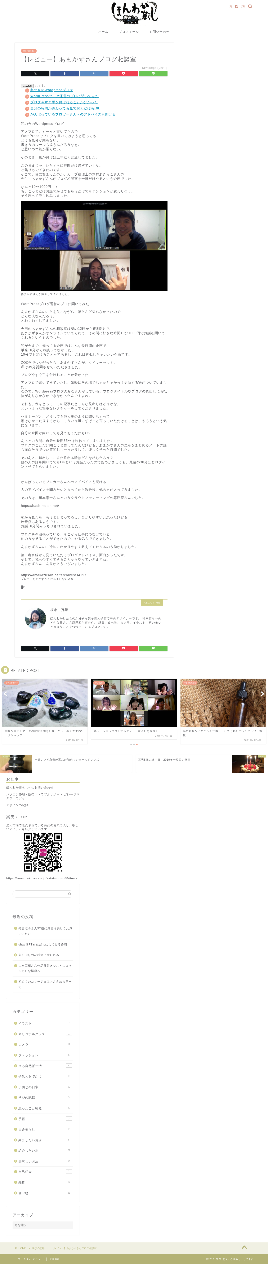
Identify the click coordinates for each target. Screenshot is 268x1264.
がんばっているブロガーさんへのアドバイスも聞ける (73, 114)
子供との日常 (44, 1087)
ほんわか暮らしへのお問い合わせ (29, 787)
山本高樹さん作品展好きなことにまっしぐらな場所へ (45, 968)
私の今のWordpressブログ (51, 90)
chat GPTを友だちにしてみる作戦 (42, 944)
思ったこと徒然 (44, 1108)
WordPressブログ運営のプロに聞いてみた (64, 96)
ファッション (44, 1055)
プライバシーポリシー (30, 1259)
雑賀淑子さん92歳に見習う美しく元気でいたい (45, 931)
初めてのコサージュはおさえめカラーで (45, 984)
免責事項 (55, 1259)
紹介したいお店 (44, 1140)
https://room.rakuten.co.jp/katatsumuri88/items (41, 878)
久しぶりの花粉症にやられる (38, 955)
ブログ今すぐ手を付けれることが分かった (64, 102)
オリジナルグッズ (44, 1034)
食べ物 (44, 1193)
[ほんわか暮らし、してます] (134, 25)
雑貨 (44, 1182)
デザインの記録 (17, 805)
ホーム (103, 32)
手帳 (44, 1119)
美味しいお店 (44, 1161)
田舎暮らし (44, 1129)
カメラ (44, 1044)
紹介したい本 (44, 1150)
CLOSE (27, 85)
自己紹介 (44, 1171)
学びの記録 (29, 51)
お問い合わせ (159, 32)
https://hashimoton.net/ (40, 506)
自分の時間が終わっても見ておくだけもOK (65, 108)
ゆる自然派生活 (44, 1066)
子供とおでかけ (44, 1076)
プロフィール (129, 32)
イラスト (44, 1023)
